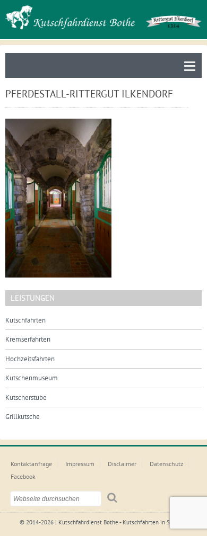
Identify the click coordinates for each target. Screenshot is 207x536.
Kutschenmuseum (31, 377)
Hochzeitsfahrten (30, 358)
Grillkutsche (22, 416)
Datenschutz (166, 464)
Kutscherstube (26, 397)
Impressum (79, 464)
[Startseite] (103, 17)
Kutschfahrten (25, 320)
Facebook (23, 476)
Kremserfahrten (27, 339)
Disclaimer (122, 464)
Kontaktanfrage (31, 464)
